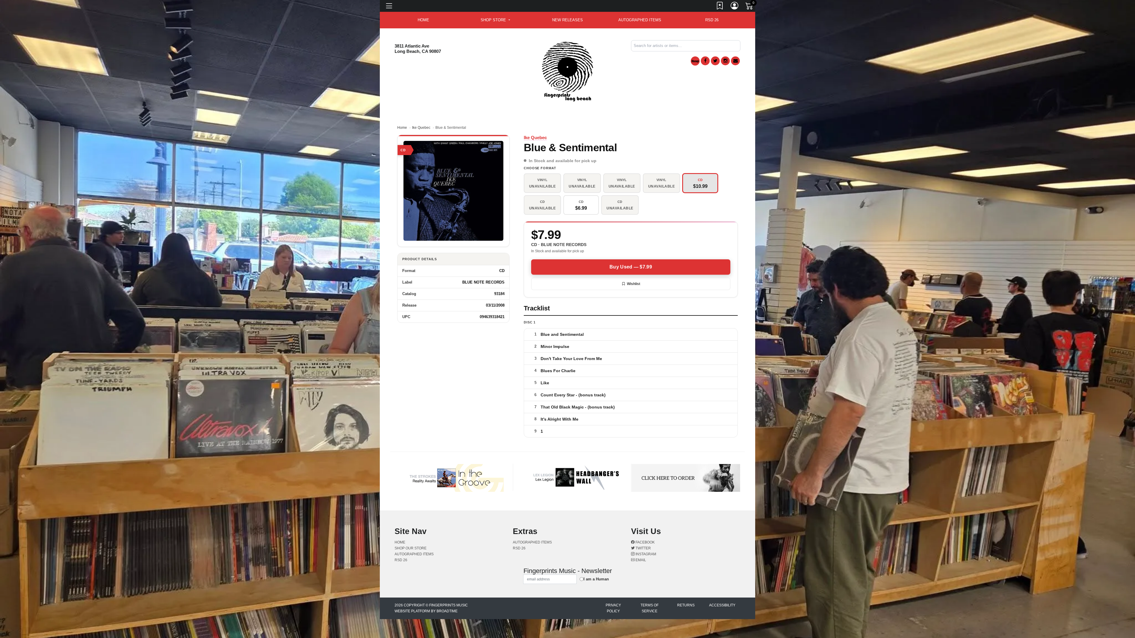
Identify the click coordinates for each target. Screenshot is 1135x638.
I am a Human (596, 579)
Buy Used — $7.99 (630, 266)
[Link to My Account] (735, 6)
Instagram (645, 554)
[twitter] (715, 61)
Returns (686, 605)
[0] (749, 7)
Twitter (643, 548)
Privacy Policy (613, 608)
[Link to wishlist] (720, 6)
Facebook (645, 542)
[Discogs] (695, 61)
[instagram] (725, 61)
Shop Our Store (411, 548)
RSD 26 (712, 20)
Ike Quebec (421, 128)
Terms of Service (650, 608)
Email (640, 560)
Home (402, 128)
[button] (495, 20)
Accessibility (722, 605)
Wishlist (633, 284)
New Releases (567, 20)
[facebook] (705, 61)
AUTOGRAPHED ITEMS (639, 20)
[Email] (735, 61)
